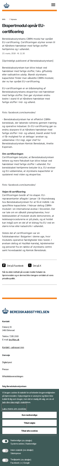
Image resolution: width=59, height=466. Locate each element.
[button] (27, 439)
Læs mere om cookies (14, 408)
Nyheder (14, 19)
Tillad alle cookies (29, 431)
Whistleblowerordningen (12, 376)
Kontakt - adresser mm (13, 347)
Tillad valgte (29, 423)
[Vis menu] (53, 5)
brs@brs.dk (14, 339)
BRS (3, 19)
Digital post (7, 362)
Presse (5, 369)
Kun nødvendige (29, 415)
